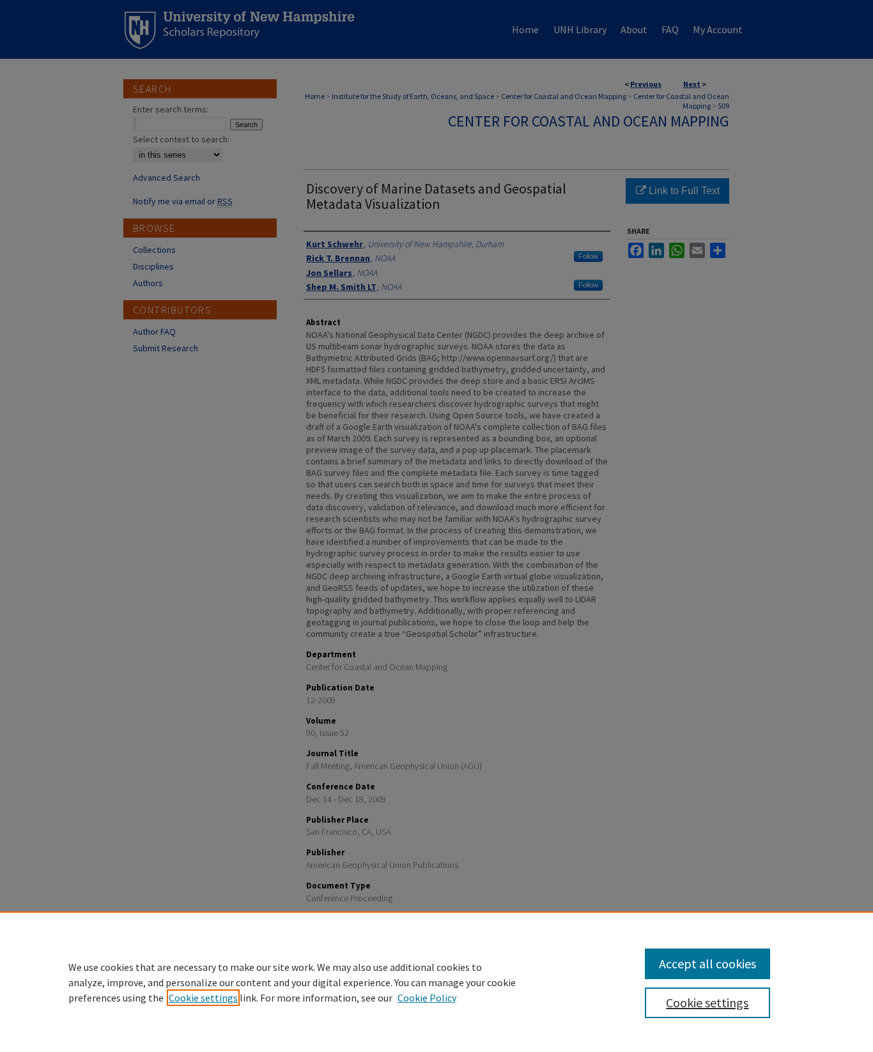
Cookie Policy (427, 997)
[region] (436, 981)
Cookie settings (203, 997)
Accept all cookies (707, 964)
